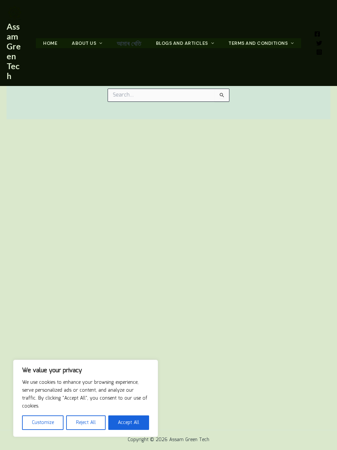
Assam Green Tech (14, 51)
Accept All (128, 422)
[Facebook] (317, 34)
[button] (99, 43)
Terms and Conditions (258, 43)
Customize (43, 422)
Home (50, 43)
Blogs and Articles (182, 43)
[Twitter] (319, 43)
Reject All (86, 422)
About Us (84, 43)
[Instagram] (319, 52)
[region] (85, 398)
